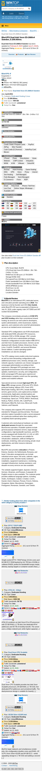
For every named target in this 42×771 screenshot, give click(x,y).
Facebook (3, 769)
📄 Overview (10, 54)
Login (11, 13)
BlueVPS (33, 31)
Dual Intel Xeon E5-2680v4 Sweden (26, 255)
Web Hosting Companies (18, 31)
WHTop (4, 31)
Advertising (13, 765)
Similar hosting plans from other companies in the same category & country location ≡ (21, 502)
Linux (28, 96)
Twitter (7, 769)
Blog (11, 769)
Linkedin (18, 769)
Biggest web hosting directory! (14, 5)
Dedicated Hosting (18, 96)
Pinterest (14, 769)
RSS (22, 769)
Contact (4, 765)
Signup (21, 13)
